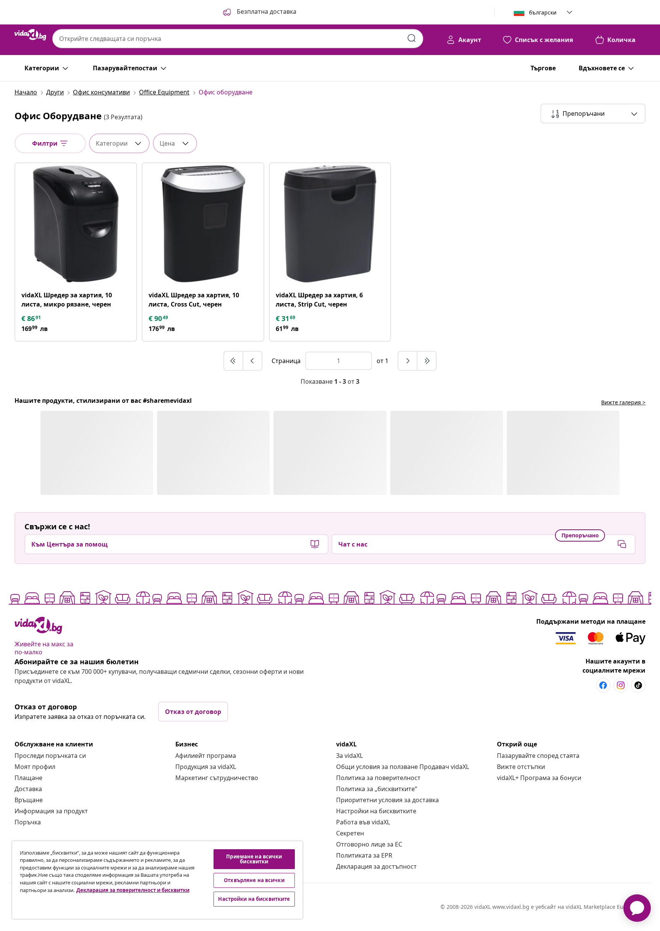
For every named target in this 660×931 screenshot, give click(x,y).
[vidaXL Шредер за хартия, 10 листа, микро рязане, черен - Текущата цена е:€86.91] (75, 223)
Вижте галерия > (623, 402)
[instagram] (620, 685)
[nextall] (426, 361)
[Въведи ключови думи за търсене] (412, 38)
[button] (259, 12)
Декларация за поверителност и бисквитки (132, 890)
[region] (157, 880)
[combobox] (237, 38)
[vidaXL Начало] (30, 35)
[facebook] (603, 685)
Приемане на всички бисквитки (254, 859)
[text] (31, 318)
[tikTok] (638, 685)
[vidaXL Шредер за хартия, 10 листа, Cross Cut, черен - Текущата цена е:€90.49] (203, 223)
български (542, 12)
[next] (407, 361)
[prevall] (233, 361)
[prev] (252, 361)
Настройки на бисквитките (376, 811)
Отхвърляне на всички (254, 880)
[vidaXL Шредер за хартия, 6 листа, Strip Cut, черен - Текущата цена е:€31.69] (330, 223)
